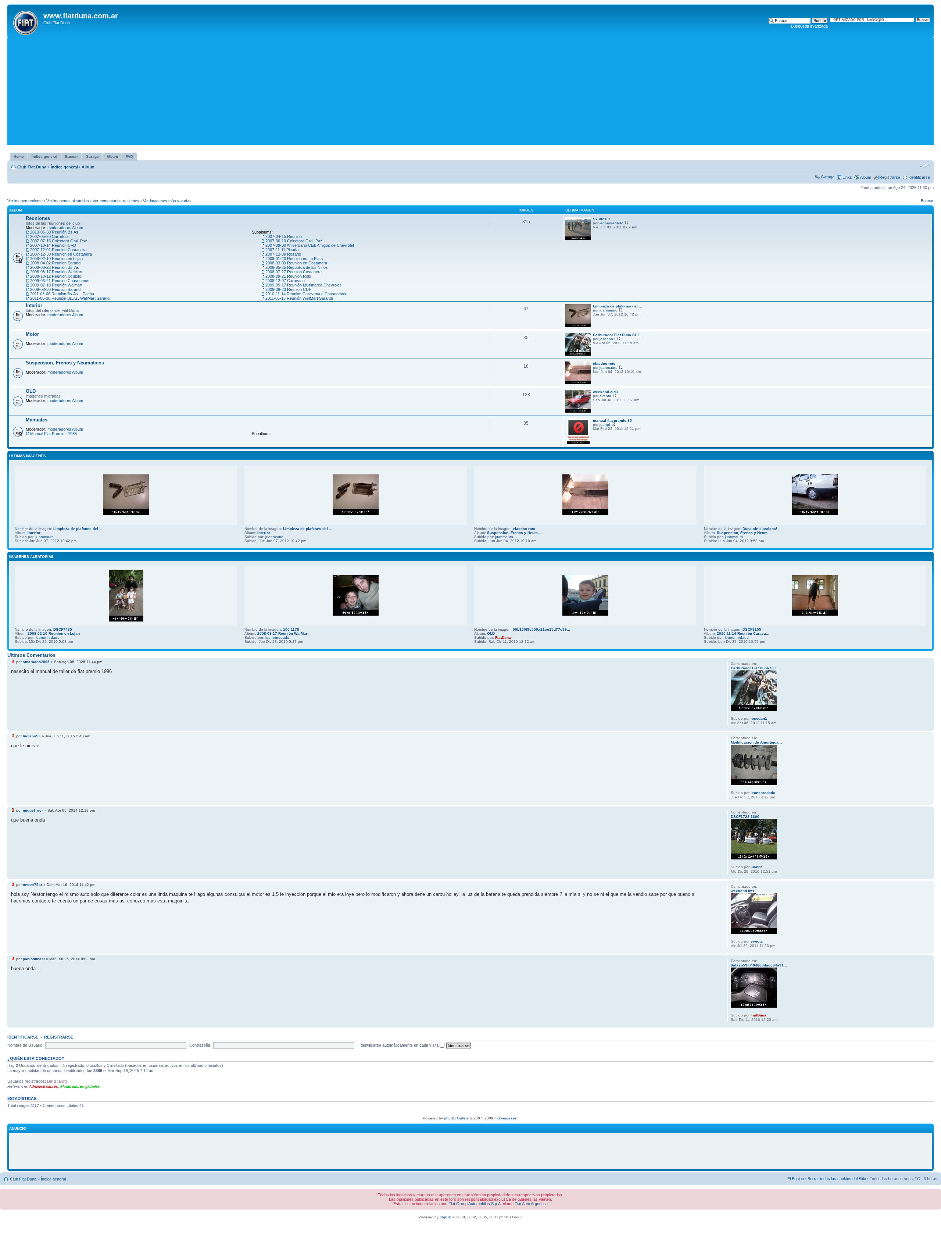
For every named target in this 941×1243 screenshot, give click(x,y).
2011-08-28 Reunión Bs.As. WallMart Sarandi (70, 298)
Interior (34, 305)
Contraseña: (200, 1045)
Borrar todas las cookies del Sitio (837, 1178)
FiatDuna (503, 637)
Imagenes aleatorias (31, 557)
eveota (605, 396)
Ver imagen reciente (25, 201)
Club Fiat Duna (31, 167)
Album (88, 167)
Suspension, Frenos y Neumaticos (65, 363)
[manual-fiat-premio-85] (578, 443)
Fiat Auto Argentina (531, 1203)
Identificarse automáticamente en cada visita (399, 1045)
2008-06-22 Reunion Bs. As (54, 267)
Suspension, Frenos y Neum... (514, 533)
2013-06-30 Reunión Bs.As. (54, 232)
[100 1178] (356, 614)
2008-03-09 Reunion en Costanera (296, 263)
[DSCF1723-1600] (754, 858)
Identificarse (919, 177)
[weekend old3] (578, 411)
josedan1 (607, 339)
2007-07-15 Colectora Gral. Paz (58, 241)
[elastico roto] (578, 383)
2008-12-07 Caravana (285, 280)
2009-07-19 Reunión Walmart (56, 285)
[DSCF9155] (815, 614)
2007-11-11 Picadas (283, 249)
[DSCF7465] (126, 620)
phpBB (445, 1217)
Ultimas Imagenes (27, 456)
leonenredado (611, 223)
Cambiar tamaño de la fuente (924, 165)
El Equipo (795, 1178)
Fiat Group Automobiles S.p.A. (475, 1203)
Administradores (43, 1086)
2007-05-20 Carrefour (49, 236)
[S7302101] (578, 238)
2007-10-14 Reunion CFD (53, 245)
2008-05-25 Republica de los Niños (296, 267)
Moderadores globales (80, 1086)
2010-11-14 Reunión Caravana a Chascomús (305, 294)
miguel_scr (33, 810)
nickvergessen (506, 1118)
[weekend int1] (754, 932)
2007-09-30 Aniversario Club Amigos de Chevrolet (309, 245)
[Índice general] (26, 21)
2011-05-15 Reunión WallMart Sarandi (299, 298)
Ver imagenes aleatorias (67, 201)
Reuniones (38, 218)
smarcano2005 (36, 662)
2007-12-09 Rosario (283, 254)
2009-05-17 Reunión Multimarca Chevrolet (303, 285)
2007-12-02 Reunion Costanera (58, 249)
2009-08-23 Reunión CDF (288, 289)
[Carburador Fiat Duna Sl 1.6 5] (578, 354)
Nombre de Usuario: (25, 1045)
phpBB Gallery (456, 1118)
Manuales (36, 420)
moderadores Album (65, 227)
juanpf (605, 425)
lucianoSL (32, 736)
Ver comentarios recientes (116, 201)
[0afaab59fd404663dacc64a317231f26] (754, 1006)
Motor (32, 334)
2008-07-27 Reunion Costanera (293, 272)
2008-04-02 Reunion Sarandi (55, 263)
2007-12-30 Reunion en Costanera (61, 254)
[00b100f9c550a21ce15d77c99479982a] (585, 614)
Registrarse (889, 177)
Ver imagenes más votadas (167, 201)
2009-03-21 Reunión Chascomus (59, 280)
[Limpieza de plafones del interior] (578, 326)
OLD (31, 391)
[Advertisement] (470, 93)
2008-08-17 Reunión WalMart (56, 272)
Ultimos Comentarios (31, 655)
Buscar (927, 201)
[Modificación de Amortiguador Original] (754, 784)
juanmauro (609, 310)
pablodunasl (34, 959)
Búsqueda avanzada (809, 26)
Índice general (64, 167)
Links (847, 177)
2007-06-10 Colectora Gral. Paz (293, 241)
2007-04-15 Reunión (283, 236)
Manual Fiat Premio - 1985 (53, 433)
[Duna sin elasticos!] (815, 514)
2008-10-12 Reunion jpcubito (55, 276)
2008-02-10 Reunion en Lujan (56, 258)
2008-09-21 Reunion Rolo (288, 276)
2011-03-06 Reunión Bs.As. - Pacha (62, 294)
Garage (827, 177)
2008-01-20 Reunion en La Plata (294, 258)
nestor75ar (32, 885)
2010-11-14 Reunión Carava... (743, 633)
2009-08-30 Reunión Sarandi (55, 289)
